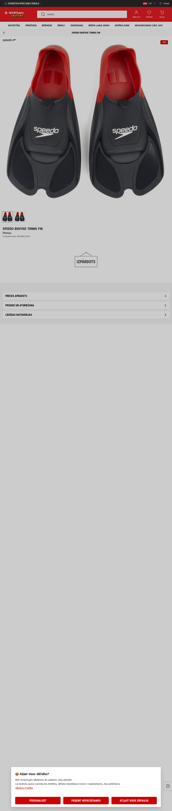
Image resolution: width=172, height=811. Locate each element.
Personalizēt (38, 800)
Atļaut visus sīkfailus (134, 800)
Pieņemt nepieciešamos (86, 800)
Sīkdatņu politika (24, 788)
